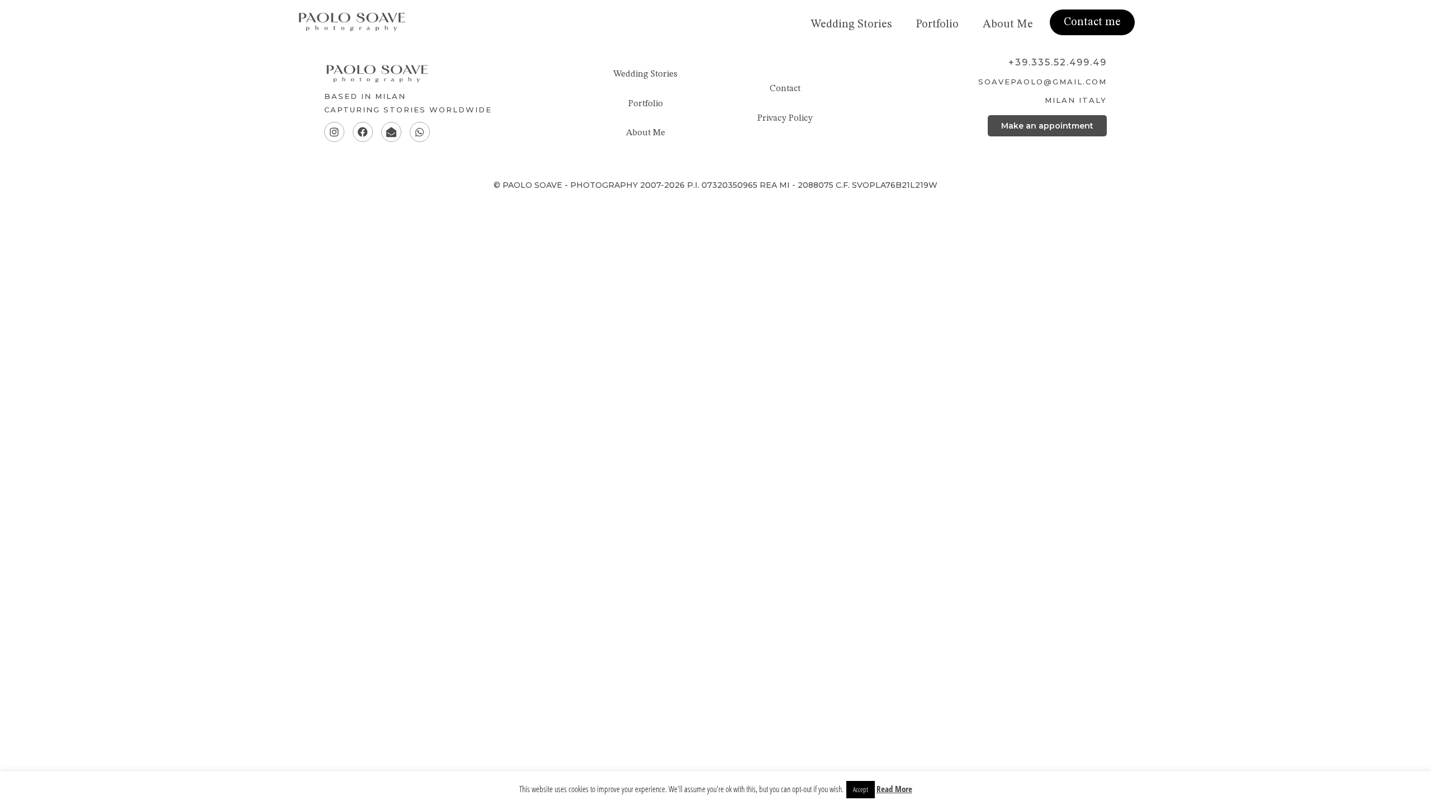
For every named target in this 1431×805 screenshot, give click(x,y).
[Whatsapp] (420, 132)
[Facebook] (363, 132)
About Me (1008, 24)
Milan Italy (1076, 100)
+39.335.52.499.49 (1057, 62)
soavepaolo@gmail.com (1042, 81)
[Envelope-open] (391, 132)
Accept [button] (860, 789)
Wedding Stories (851, 24)
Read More (894, 788)
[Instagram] (334, 132)
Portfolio (937, 24)
